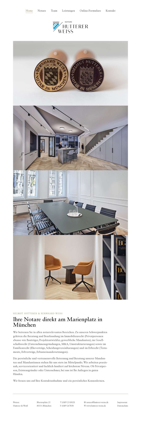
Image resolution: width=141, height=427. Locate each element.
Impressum (122, 402)
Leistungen (68, 11)
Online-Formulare (90, 11)
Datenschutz (122, 406)
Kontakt (110, 11)
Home (29, 11)
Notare (42, 11)
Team (54, 11)
